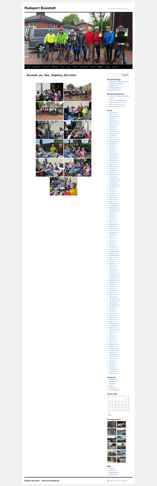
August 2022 (112, 143)
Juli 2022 (111, 146)
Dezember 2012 (113, 348)
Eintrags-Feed (113, 470)
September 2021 (113, 158)
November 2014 (113, 301)
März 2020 (112, 172)
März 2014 (112, 317)
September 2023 (113, 133)
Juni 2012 (111, 361)
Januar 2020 (112, 177)
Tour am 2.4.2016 (121, 102)
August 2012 (112, 357)
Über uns (115, 67)
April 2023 (112, 135)
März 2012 (112, 367)
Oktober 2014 (113, 303)
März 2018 (112, 222)
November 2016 (113, 251)
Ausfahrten (45, 67)
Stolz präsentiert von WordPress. (119, 481)
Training (107, 67)
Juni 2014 (111, 311)
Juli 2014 (111, 309)
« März (109, 415)
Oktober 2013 (113, 328)
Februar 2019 (112, 199)
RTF (110, 385)
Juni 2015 (111, 286)
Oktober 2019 (113, 183)
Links (68, 67)
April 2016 (112, 266)
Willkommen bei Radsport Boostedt (118, 81)
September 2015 (113, 280)
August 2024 (112, 125)
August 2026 (112, 112)
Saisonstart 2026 (113, 86)
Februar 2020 (112, 174)
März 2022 (112, 152)
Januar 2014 (112, 321)
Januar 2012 (112, 371)
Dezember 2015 (113, 274)
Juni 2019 (111, 191)
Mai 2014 (111, 313)
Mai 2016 (111, 263)
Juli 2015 (111, 284)
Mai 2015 (111, 288)
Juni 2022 (111, 148)
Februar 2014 (112, 319)
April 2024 (112, 127)
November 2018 (113, 206)
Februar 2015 (112, 294)
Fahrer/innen (84, 67)
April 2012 (112, 365)
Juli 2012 (111, 359)
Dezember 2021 (113, 154)
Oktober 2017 (113, 230)
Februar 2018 (112, 224)
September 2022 (113, 141)
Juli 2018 (111, 214)
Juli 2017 (111, 237)
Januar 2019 (112, 201)
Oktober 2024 (113, 121)
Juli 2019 (111, 189)
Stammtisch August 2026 (116, 83)
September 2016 (113, 255)
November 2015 (113, 276)
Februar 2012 (112, 369)
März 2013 (112, 342)
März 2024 (112, 129)
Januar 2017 (112, 249)
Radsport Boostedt (40, 7)
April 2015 (112, 290)
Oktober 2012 (113, 352)
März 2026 (112, 114)
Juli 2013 (111, 334)
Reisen (75, 67)
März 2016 (112, 268)
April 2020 (112, 170)
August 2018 (112, 212)
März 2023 (112, 137)
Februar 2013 (112, 344)
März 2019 (112, 197)
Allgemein (112, 379)
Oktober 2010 (113, 373)
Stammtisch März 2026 (115, 88)
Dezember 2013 (113, 323)
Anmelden (112, 468)
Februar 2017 (112, 247)
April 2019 (112, 195)
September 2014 (113, 305)
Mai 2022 (111, 150)
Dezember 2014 (113, 299)
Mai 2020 (111, 168)
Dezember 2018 (113, 203)
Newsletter (36, 67)
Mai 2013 (111, 338)
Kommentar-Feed (113, 472)
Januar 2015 (112, 297)
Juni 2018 (111, 216)
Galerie (100, 67)
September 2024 (113, 123)
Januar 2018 (112, 226)
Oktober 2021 (113, 156)
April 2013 (112, 340)
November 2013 (113, 325)
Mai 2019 (111, 193)
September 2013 (113, 330)
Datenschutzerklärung (50, 480)
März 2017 (112, 245)
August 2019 (112, 187)
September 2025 (113, 117)
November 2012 (113, 350)
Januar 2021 (112, 164)
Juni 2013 (111, 336)
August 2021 (112, 160)
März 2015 (112, 292)
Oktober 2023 (113, 131)
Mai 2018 (111, 218)
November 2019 (113, 181)
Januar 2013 (112, 346)
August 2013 (112, 332)
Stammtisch (112, 388)
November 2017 (113, 228)
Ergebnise (54, 67)
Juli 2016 (111, 259)
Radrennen (112, 381)
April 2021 (112, 162)
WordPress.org (113, 474)
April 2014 (112, 315)
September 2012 (113, 354)
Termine (93, 67)
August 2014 (112, 307)
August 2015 (112, 282)
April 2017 (112, 243)
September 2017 (113, 232)
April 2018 (112, 220)
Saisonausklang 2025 (115, 90)
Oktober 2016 (113, 253)
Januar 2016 (112, 272)
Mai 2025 (111, 119)
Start (28, 67)
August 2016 (112, 257)
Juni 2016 (111, 261)
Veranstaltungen (113, 390)
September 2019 (113, 185)
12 (115, 404)
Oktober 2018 (113, 208)
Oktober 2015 (113, 278)
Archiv (62, 67)
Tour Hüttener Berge (121, 100)
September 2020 (113, 166)
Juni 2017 (111, 239)
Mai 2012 (111, 363)
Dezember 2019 (113, 179)
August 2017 (112, 234)
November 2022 (113, 139)
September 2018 (113, 210)
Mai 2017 (111, 241)
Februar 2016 (112, 270)
